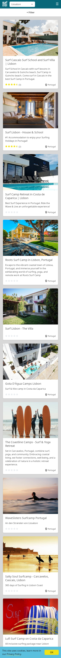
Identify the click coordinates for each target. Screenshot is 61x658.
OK (51, 652)
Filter (30, 12)
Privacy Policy (14, 654)
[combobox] (22, 4)
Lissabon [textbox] (16, 4)
